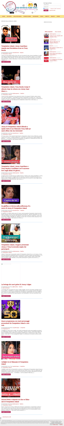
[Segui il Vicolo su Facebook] (46, 25)
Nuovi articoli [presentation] (58, 31)
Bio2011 (56, 47)
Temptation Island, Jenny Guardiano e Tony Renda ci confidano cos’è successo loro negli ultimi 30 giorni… (15, 168)
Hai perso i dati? (53, 8)
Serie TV (47, 16)
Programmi (35, 16)
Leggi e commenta (6, 61)
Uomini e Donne (27, 16)
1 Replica (22, 93)
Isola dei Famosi (17, 16)
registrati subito (52, 10)
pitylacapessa (15, 93)
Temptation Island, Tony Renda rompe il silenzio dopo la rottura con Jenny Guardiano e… (15, 89)
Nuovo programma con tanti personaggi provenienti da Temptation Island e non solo (15, 323)
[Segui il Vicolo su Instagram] (59, 25)
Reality (53, 16)
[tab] (48, 31)
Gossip (58, 16)
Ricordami (46, 8)
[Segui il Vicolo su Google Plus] (54, 25)
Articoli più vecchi (6, 416)
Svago (41, 16)
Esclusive (9, 16)
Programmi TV (6, 328)
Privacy (0, 419)
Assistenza (59, 8)
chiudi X (61, 424)
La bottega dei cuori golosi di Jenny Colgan (16, 284)
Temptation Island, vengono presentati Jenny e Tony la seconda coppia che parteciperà (15, 247)
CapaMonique (16, 327)
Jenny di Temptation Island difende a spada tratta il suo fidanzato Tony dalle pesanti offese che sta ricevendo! (16, 129)
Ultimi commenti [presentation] (48, 31)
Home (3, 16)
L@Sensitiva (15, 286)
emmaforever (16, 52)
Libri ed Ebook (6, 288)
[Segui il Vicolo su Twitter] (50, 25)
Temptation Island (7, 53)
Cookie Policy (55, 424)
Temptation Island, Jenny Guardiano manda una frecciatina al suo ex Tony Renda (14, 48)
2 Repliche (22, 327)
